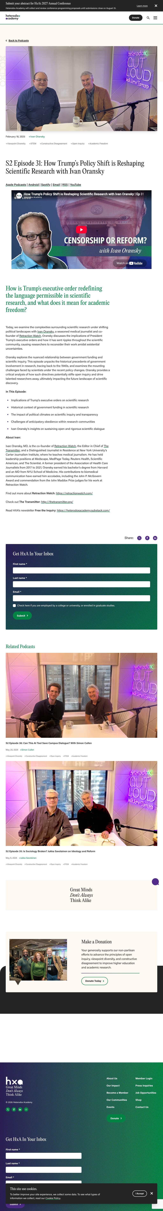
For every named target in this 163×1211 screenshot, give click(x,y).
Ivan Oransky (45, 331)
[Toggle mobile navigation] (155, 18)
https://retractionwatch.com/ (74, 493)
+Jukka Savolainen (27, 857)
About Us (111, 1078)
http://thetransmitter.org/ (57, 502)
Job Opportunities (145, 1092)
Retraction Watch (30, 336)
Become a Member (117, 1092)
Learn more (142, 5)
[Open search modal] (148, 17)
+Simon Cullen (27, 749)
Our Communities (116, 1100)
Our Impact (113, 1085)
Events (110, 1107)
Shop (138, 1100)
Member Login (143, 1078)
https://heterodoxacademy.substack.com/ (83, 510)
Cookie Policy (52, 1198)
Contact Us (141, 1107)
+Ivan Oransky (37, 136)
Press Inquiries (144, 1085)
